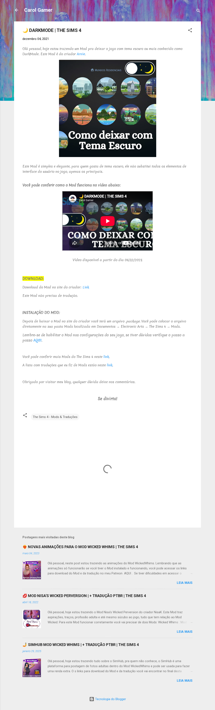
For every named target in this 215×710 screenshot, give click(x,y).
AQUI (37, 340)
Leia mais (185, 583)
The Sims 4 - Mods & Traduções (55, 417)
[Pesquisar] (198, 11)
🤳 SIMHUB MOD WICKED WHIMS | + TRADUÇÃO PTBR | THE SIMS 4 (80, 644)
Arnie (81, 54)
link (106, 356)
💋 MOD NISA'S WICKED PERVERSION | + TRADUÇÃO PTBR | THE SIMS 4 (84, 595)
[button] (190, 31)
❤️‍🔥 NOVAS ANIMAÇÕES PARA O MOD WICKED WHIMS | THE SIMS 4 (80, 547)
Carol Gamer (38, 10)
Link (86, 287)
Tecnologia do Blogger (110, 699)
